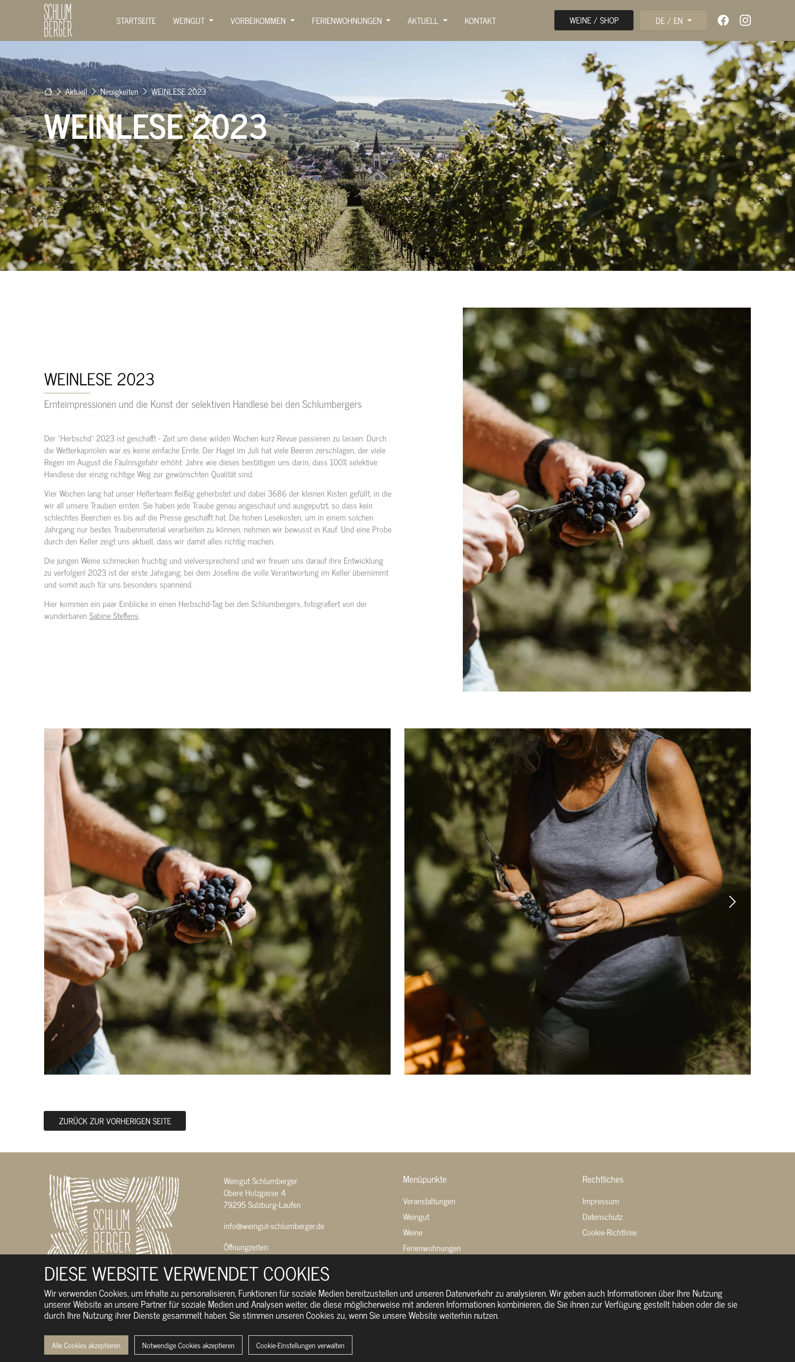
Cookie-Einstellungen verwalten (300, 1345)
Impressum (600, 1201)
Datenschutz (602, 1216)
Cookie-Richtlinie (609, 1232)
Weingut (416, 1216)
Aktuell (77, 91)
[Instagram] (745, 20)
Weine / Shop (594, 20)
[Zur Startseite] (48, 91)
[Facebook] (723, 20)
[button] (62, 901)
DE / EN (670, 20)
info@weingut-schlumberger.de (274, 1225)
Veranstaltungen (429, 1201)
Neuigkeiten (120, 91)
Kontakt (480, 20)
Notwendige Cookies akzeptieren (188, 1345)
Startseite (136, 20)
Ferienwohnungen (432, 1247)
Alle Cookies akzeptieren (86, 1345)
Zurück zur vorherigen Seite (115, 1120)
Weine (412, 1232)
